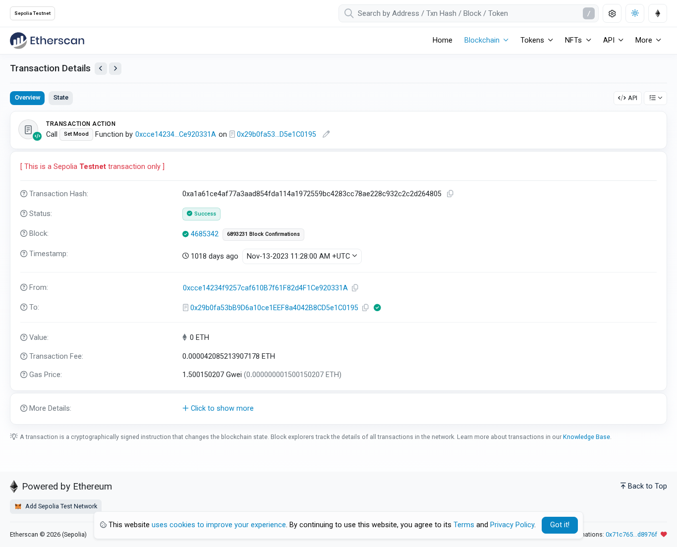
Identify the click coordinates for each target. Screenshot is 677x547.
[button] (338, 408)
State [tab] (61, 97)
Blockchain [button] (482, 40)
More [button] (643, 40)
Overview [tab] (27, 97)
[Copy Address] (354, 288)
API (632, 98)
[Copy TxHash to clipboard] (450, 194)
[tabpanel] (338, 267)
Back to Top (647, 486)
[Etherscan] (47, 41)
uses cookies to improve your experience (219, 525)
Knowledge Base (586, 436)
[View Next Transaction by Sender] (115, 68)
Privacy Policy (512, 525)
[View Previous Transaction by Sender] (101, 68)
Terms (463, 525)
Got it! (559, 525)
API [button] (609, 40)
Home (442, 40)
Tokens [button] (532, 40)
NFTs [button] (573, 40)
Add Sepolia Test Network (60, 506)
